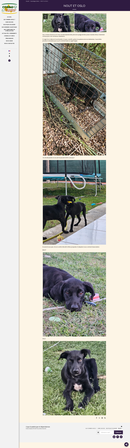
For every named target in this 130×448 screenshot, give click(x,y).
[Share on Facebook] (96, 418)
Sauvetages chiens (34, 1)
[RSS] (105, 418)
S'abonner (118, 432)
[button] (9, 53)
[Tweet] (99, 418)
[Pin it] (102, 418)
